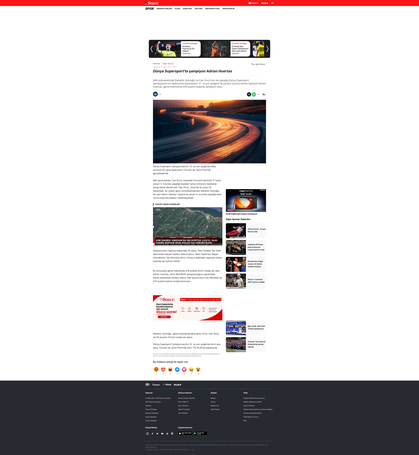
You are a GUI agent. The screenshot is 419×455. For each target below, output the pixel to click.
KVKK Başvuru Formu (251, 417)
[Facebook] (152, 433)
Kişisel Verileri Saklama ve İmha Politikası (258, 409)
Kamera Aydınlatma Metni (253, 413)
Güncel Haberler (185, 393)
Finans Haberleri (151, 409)
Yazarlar (148, 406)
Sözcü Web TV (183, 402)
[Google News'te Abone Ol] (258, 64)
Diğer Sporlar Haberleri (238, 219)
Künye (213, 402)
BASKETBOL (187, 8)
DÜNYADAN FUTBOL (212, 8)
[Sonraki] (267, 49)
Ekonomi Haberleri (151, 413)
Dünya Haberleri (151, 420)
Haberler (156, 63)
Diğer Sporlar (168, 63)
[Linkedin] (172, 433)
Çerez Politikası (249, 406)
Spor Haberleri (183, 406)
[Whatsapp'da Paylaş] (254, 94)
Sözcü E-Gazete (184, 409)
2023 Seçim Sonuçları (153, 402)
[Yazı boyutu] (264, 94)
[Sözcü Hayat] (166, 384)
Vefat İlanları (215, 409)
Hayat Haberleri (150, 417)
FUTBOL (178, 8)
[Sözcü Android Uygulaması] (200, 433)
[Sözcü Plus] (177, 385)
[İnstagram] (147, 433)
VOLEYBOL (199, 8)
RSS (245, 420)
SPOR (149, 8)
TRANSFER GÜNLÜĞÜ (164, 8)
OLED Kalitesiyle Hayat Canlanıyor (241, 214)
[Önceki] (152, 49)
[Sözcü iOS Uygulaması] (185, 433)
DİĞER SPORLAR (228, 8)
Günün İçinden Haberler (186, 398)
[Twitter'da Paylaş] (249, 94)
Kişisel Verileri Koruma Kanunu (254, 398)
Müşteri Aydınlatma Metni (252, 402)
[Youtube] (162, 433)
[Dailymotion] (167, 433)
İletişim (213, 398)
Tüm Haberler (183, 413)
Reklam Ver (215, 406)
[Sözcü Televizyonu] (147, 384)
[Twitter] (157, 433)
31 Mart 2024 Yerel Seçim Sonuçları (158, 398)
